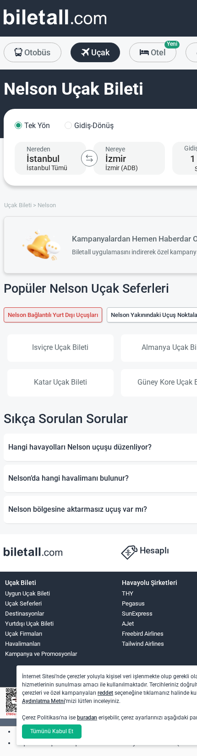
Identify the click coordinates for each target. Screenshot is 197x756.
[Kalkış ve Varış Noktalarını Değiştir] (89, 158)
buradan (87, 717)
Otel (162, 50)
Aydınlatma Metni (43, 701)
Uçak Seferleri (23, 603)
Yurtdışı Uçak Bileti (29, 623)
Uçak (99, 52)
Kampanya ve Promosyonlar (41, 653)
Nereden (38, 149)
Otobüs (36, 52)
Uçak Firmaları (23, 633)
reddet (105, 693)
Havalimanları (22, 643)
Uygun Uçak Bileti (27, 593)
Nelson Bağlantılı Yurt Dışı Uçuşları (53, 314)
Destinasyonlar (24, 613)
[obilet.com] (55, 25)
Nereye (115, 149)
